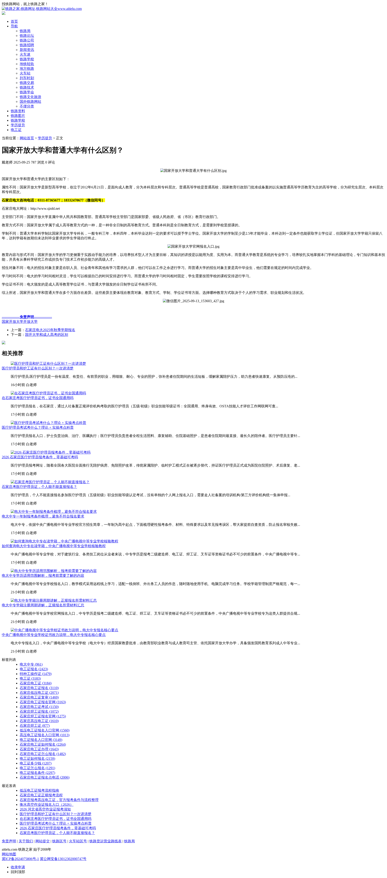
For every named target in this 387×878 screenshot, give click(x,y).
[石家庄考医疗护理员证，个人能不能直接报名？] (50, 482)
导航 (14, 26)
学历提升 (18, 125)
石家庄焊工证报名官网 (43, 716)
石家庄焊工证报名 (39, 711)
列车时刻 (27, 78)
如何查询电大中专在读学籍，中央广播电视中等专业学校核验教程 (54, 546)
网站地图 (9, 854)
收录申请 (18, 867)
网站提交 (42, 841)
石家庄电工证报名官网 (43, 702)
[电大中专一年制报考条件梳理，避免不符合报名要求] (54, 511)
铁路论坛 (27, 35)
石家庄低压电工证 (39, 693)
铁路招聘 (27, 45)
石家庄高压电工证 (39, 721)
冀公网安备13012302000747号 (63, 859)
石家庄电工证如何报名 (43, 744)
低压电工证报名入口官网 (44, 730)
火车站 (25, 73)
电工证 (16, 130)
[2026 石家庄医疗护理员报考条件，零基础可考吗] (50, 452)
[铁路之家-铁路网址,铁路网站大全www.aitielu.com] (42, 9)
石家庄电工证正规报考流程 (41, 795)
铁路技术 (27, 87)
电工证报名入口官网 (41, 740)
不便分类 (27, 106)
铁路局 (25, 31)
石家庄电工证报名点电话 (44, 777)
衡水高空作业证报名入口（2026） (46, 804)
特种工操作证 (36, 674)
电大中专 (31, 664)
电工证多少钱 (36, 763)
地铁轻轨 (27, 64)
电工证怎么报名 (37, 768)
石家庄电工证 (36, 683)
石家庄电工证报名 (39, 688)
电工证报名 (34, 669)
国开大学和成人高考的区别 (46, 334)
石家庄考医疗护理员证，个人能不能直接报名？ (39, 487)
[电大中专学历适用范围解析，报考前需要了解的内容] (54, 571)
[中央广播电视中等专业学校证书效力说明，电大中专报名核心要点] (64, 630)
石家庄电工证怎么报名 (43, 754)
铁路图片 (18, 116)
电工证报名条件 (37, 773)
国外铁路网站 (30, 101)
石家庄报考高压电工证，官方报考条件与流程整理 (59, 800)
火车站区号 (78, 841)
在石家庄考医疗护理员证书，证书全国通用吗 (37, 398)
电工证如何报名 (37, 758)
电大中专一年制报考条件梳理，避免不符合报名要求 (43, 516)
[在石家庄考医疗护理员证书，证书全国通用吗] (48, 393)
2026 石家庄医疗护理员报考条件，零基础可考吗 (40, 457)
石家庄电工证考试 (39, 707)
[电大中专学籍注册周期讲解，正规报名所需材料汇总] (54, 600)
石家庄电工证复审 (39, 697)
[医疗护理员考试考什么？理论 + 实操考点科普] (48, 423)
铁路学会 (27, 92)
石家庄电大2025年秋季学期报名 (50, 330)
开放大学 (30, 321)
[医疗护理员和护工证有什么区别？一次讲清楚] (48, 363)
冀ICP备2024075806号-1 (20, 859)
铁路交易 (27, 83)
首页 (14, 21)
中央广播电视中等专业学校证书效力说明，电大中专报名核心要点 (54, 635)
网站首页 (27, 138)
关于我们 (26, 841)
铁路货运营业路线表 (105, 841)
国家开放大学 (12, 321)
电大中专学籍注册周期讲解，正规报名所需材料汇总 (43, 605)
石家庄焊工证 (35, 725)
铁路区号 (59, 841)
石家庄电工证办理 (39, 749)
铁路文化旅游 (30, 97)
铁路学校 (27, 59)
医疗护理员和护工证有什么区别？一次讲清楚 (37, 368)
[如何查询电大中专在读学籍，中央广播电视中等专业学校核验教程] (64, 541)
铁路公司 (27, 40)
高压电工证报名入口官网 (44, 735)
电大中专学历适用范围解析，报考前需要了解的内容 (43, 575)
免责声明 (9, 841)
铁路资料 (18, 111)
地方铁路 (27, 68)
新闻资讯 (27, 50)
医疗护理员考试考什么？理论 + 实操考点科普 (38, 427)
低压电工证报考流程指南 (39, 790)
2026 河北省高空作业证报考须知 (45, 809)
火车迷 (25, 54)
